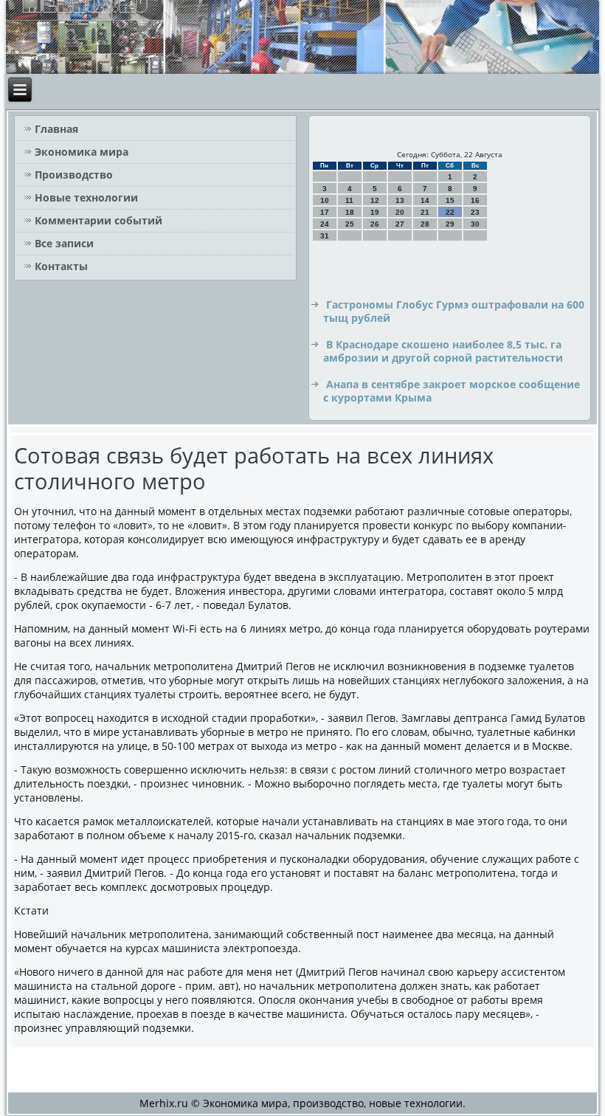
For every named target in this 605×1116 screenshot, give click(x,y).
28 (425, 224)
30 (475, 224)
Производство (74, 175)
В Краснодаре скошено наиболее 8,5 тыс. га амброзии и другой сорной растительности (443, 351)
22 (450, 212)
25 (349, 224)
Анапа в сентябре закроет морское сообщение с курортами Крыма (451, 390)
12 (374, 200)
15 (450, 200)
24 (324, 224)
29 (450, 224)
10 (324, 200)
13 (399, 200)
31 (324, 236)
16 (475, 200)
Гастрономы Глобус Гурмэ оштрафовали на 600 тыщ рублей (453, 311)
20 (399, 212)
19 (374, 212)
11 (349, 200)
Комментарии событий (98, 220)
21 (425, 212)
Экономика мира (81, 152)
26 (374, 224)
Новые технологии (86, 197)
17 (324, 212)
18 (349, 212)
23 (475, 212)
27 (399, 224)
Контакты (61, 266)
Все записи (64, 243)
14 (425, 200)
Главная (56, 129)
